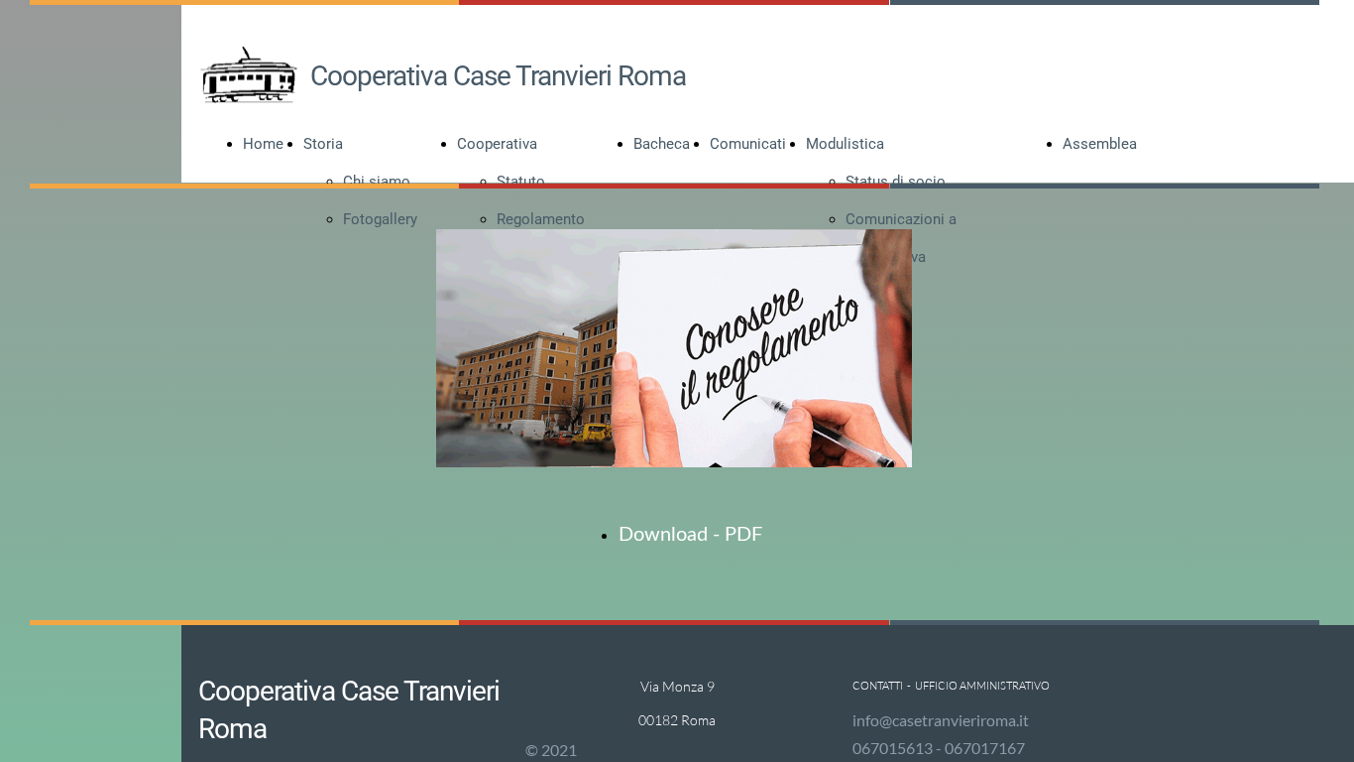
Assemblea (1100, 144)
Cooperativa (497, 144)
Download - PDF (690, 535)
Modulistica (845, 144)
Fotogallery (380, 219)
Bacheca (661, 144)
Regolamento (541, 219)
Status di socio (896, 181)
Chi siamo (376, 181)
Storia (323, 144)
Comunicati (748, 144)
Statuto (521, 181)
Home (263, 144)
